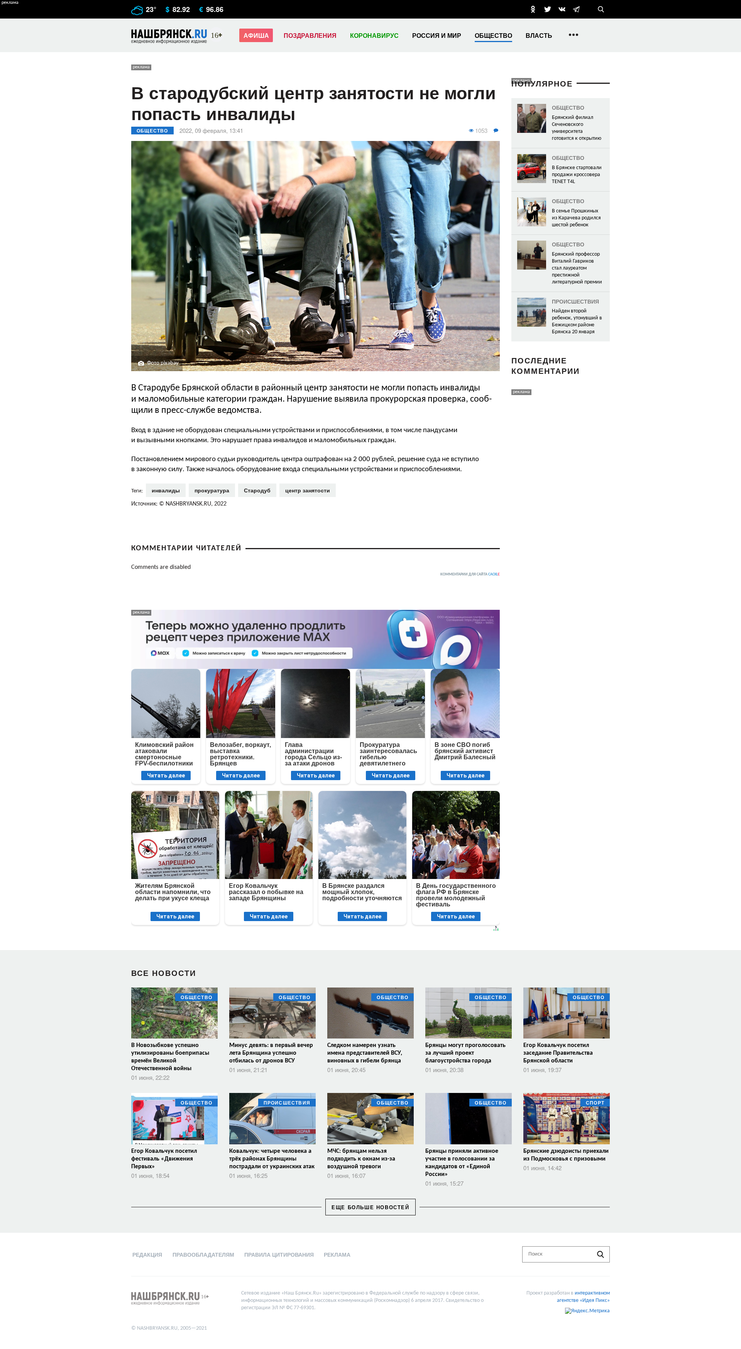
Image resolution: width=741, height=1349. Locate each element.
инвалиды (166, 490)
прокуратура (212, 490)
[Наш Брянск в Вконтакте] (561, 9)
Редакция (147, 1254)
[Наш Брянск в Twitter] (547, 9)
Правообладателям (203, 1254)
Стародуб (257, 490)
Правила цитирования (279, 1254)
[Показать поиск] (601, 9)
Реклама (337, 1254)
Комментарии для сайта (470, 574)
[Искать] (600, 1254)
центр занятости (307, 490)
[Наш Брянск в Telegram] (576, 9)
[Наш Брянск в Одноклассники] (533, 9)
